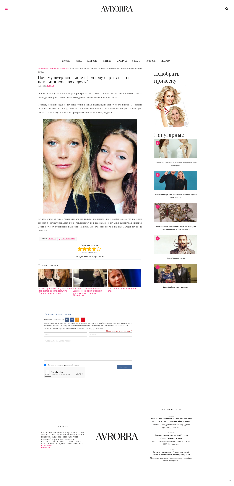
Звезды (136, 61)
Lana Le (50, 86)
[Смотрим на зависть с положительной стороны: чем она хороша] (175, 148)
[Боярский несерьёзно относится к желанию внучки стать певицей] (175, 180)
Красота (65, 61)
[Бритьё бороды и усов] (175, 244)
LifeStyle (122, 61)
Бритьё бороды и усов (176, 258)
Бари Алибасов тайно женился (175, 287)
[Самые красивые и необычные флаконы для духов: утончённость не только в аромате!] (175, 212)
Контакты (46, 445)
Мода (79, 61)
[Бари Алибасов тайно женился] (175, 273)
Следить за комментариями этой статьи (63, 365)
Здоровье (92, 61)
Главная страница (48, 67)
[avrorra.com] (19, 8)
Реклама (165, 61)
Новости (150, 61)
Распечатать (68, 238)
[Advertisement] (117, 38)
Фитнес (107, 61)
